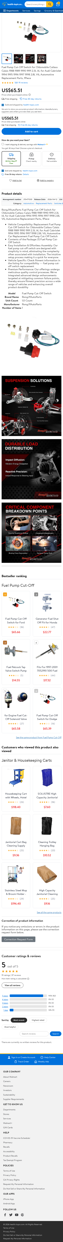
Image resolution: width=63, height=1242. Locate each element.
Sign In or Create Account (23, 1057)
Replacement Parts (44, 203)
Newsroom (8, 1085)
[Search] (49, 4)
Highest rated (38, 1020)
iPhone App (8, 1199)
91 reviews (23, 82)
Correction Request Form (18, 939)
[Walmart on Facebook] (5, 1215)
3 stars (5, 1003)
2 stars (5, 1006)
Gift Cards (8, 1127)
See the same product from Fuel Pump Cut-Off (38, 737)
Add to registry (47, 180)
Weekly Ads (43, 1061)
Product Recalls (10, 1155)
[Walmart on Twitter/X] (11, 1215)
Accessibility (9, 1151)
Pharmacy (7, 1142)
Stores (6, 1114)
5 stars (5, 996)
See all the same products (49, 912)
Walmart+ (7, 1123)
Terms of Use (9, 1170)
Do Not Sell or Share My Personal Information (24, 1188)
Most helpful (10, 1026)
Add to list (17, 180)
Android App (9, 1203)
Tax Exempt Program (12, 1160)
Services (26, 10)
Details (26, 174)
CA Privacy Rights (11, 1179)
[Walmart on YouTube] (16, 1215)
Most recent (18, 1020)
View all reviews (12, 985)
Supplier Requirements (13, 1099)
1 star (6, 1010)
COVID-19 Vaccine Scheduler (16, 1138)
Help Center (50, 1057)
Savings (37, 10)
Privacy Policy (9, 1175)
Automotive (28, 203)
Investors (7, 1090)
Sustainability (9, 1094)
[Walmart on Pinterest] (22, 1215)
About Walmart (10, 1076)
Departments (12, 10)
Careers (6, 1081)
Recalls (6, 1146)
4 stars (5, 999)
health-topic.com (31, 104)
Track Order (23, 1061)
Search (55, 1033)
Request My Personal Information (18, 1184)
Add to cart (31, 131)
